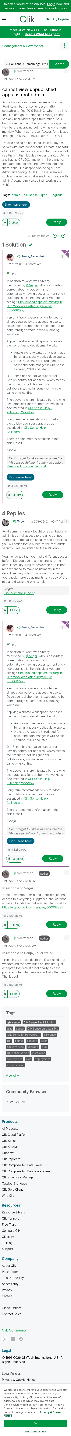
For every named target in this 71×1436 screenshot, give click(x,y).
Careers (7, 1296)
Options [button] (64, 46)
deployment (42, 1059)
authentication (15, 1065)
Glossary (8, 1237)
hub (44, 1046)
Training (7, 1243)
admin (16, 195)
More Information (35, 1431)
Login (51, 4)
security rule (14, 1059)
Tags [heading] (11, 1012)
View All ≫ (13, 1075)
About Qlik (9, 1266)
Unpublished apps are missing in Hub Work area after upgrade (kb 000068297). (34, 306)
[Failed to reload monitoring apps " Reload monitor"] (63, 236)
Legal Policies (11, 1373)
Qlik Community (14, 1330)
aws (28, 1059)
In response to (17, 888)
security (32, 1040)
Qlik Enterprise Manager (18, 1177)
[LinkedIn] (13, 1339)
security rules (15, 1046)
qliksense (50, 1034)
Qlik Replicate (11, 1159)
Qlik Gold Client (12, 1189)
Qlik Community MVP (19, 593)
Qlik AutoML (10, 1147)
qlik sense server (18, 1052)
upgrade (56, 195)
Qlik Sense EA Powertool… (23, 1034)
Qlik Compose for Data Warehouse (26, 1171)
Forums (20, 1102)
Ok (35, 1423)
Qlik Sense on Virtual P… (42, 1028)
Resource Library (13, 1212)
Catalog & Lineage (14, 1183)
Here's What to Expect (42, 34)
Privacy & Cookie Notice (19, 1380)
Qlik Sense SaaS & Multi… (39, 1022)
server (19, 1040)
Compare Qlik (11, 1230)
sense (20, 1028)
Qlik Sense (9, 1141)
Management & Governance (23, 46)
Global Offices (12, 1308)
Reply (57, 222)
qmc (44, 195)
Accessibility (10, 1284)
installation (38, 1052)
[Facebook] (21, 1339)
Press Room (10, 1272)
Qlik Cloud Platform (15, 1135)
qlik (9, 1040)
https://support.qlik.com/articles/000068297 (32, 907)
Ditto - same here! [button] (16, 204)
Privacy (7, 1290)
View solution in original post (26, 466)
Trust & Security (13, 1278)
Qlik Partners (10, 1218)
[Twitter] (5, 1339)
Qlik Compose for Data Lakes (22, 1165)
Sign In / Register (57, 19)
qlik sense (31, 195)
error (44, 1040)
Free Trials (9, 1224)
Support (7, 1249)
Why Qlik (8, 1195)
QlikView (8, 1153)
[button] (66, 70)
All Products (10, 1128)
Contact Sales (11, 1314)
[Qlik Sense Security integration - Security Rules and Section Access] (57, 236)
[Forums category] (8, 1102)
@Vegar (31, 285)
